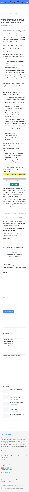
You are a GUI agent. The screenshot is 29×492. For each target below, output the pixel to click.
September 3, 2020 (14, 411)
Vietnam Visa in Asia (8, 345)
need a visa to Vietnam (9, 32)
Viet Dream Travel (14, 2)
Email (4, 297)
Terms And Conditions (6, 481)
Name (4, 290)
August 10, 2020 (12, 25)
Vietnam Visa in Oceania (9, 350)
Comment (5, 272)
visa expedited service (19, 190)
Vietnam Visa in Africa (8, 341)
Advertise (8, 479)
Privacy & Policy (15, 479)
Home (2, 17)
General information (8, 339)
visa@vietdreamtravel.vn (10, 235)
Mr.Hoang (4, 25)
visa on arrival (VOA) (19, 38)
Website (5, 304)
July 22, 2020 (13, 417)
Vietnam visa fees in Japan (16, 402)
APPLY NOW (14, 184)
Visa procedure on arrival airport (13, 217)
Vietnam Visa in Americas (19, 17)
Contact (14, 481)
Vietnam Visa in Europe (9, 347)
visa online (6, 34)
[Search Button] (24, 326)
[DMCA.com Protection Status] (5, 472)
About (2, 479)
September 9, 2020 (14, 399)
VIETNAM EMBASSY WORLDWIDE (11, 355)
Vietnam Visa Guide (9, 17)
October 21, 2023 (14, 404)
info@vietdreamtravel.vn (11, 233)
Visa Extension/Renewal (9, 353)
